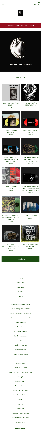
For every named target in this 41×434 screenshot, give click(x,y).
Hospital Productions (20, 395)
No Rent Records (20, 327)
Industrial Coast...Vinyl (20, 390)
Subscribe (20, 287)
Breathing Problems (20, 345)
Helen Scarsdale (20, 349)
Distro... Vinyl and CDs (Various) (20, 313)
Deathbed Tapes (20, 322)
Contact (20, 292)
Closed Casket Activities (20, 417)
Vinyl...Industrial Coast (20, 354)
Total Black (20, 404)
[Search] (35, 4)
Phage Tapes (20, 363)
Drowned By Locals (20, 368)
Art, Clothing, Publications (20, 309)
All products (20, 259)
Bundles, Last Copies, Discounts (20, 372)
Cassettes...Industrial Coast (20, 304)
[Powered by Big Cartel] (20, 428)
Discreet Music (20, 381)
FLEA (20, 359)
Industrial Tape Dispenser (20, 413)
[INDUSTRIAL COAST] (20, 13)
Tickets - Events (20, 386)
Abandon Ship (20, 422)
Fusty (20, 340)
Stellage (20, 399)
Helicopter (20, 377)
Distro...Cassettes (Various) (20, 318)
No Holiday (20, 408)
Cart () (20, 296)
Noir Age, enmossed (20, 331)
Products (20, 283)
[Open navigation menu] (3, 4)
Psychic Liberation (20, 336)
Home (20, 278)
